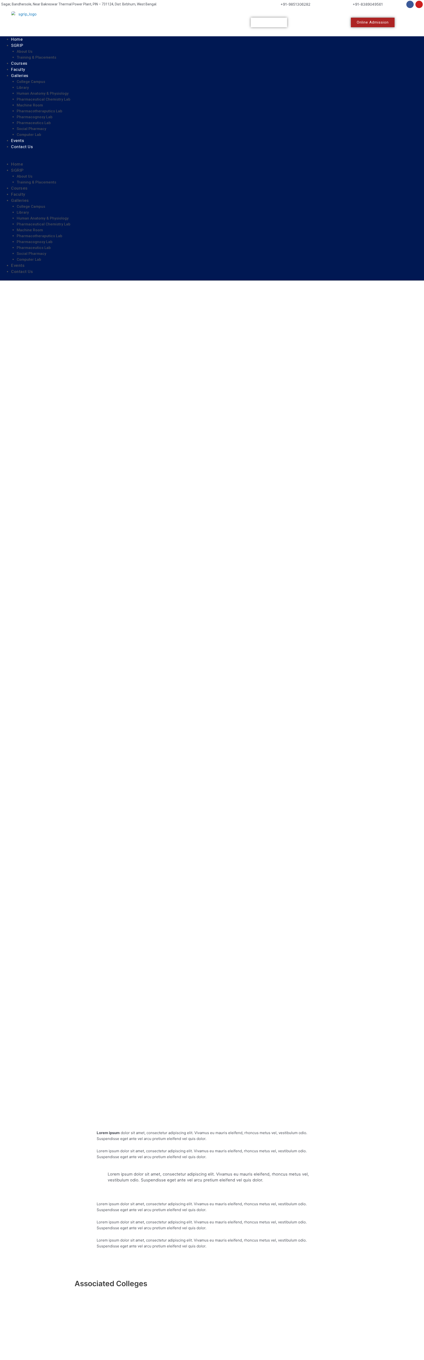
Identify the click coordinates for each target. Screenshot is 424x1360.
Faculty (18, 69)
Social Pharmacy (31, 129)
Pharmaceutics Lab (34, 123)
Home (17, 39)
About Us (24, 51)
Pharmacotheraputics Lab (39, 111)
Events (17, 140)
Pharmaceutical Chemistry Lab (43, 99)
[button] (212, 158)
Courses (19, 63)
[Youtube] (419, 4)
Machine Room (30, 105)
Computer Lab (29, 134)
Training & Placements (36, 57)
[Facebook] (410, 4)
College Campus (31, 81)
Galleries (19, 75)
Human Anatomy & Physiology (42, 93)
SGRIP (17, 45)
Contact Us (22, 146)
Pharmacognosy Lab (35, 117)
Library (23, 87)
